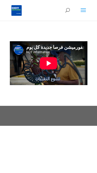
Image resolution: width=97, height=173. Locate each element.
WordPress (49, 118)
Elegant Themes (47, 112)
